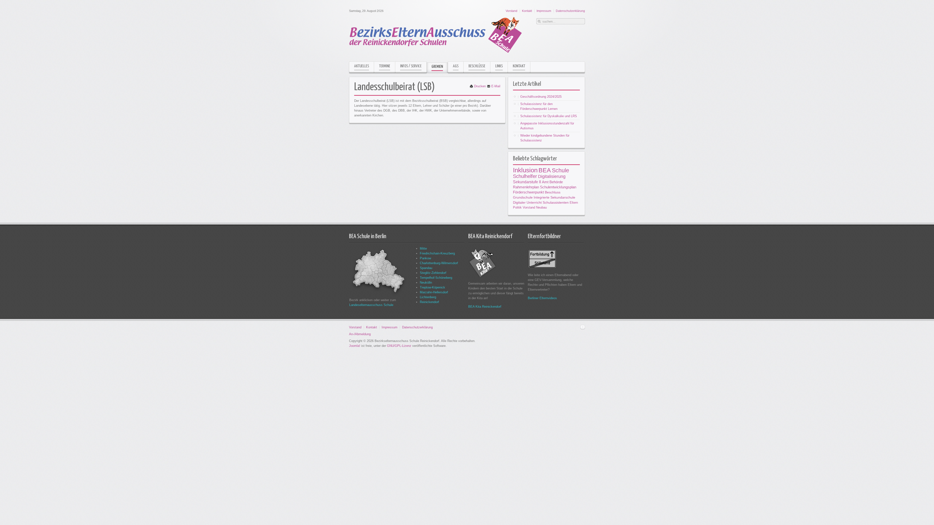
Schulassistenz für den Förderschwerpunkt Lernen (538, 106)
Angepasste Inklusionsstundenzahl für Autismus (547, 126)
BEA (545, 170)
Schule (560, 170)
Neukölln (426, 282)
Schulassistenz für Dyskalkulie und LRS (548, 116)
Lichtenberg (428, 297)
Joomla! (354, 346)
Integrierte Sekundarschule (554, 197)
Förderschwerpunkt (528, 192)
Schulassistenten (556, 202)
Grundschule (523, 197)
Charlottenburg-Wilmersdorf (439, 263)
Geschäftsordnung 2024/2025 (541, 96)
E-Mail (495, 86)
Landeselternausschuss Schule (371, 305)
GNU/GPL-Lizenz (399, 346)
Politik (517, 207)
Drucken (479, 86)
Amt (545, 182)
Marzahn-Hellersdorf (434, 292)
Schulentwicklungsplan (558, 187)
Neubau (541, 207)
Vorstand (529, 207)
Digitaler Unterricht (527, 202)
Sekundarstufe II (527, 182)
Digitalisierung (552, 176)
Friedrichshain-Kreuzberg (437, 253)
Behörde (556, 182)
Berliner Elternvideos (542, 298)
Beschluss (552, 192)
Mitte (423, 248)
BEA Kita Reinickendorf (484, 306)
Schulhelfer (525, 176)
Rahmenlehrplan (526, 187)
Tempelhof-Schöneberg (436, 278)
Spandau (426, 268)
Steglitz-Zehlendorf (433, 273)
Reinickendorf (429, 302)
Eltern (574, 202)
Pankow (425, 258)
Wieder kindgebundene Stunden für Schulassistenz (544, 138)
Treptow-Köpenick (432, 287)
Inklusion (525, 170)
